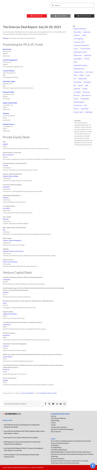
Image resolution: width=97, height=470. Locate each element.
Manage (5, 38)
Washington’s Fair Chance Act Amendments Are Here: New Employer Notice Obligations (22, 443)
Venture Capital (52, 393)
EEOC (75, 62)
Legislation (77, 88)
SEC (85, 105)
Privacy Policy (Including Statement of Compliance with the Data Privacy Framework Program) (71, 442)
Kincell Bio (6, 335)
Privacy (76, 98)
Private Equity (42, 393)
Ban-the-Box (77, 32)
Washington (88, 112)
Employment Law (79, 68)
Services (53, 416)
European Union (78, 72)
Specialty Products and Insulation (13, 251)
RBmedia (6, 219)
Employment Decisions (80, 65)
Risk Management (79, 102)
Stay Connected (56, 431)
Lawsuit (80, 85)
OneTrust (6, 346)
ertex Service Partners (11, 262)
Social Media (84, 108)
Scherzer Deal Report (28, 393)
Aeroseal (5, 292)
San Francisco (78, 105)
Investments (87, 82)
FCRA (75, 75)
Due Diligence (78, 58)
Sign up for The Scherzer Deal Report (62, 429)
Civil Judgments (78, 38)
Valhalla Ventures (8, 124)
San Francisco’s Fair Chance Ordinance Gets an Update (21, 437)
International (77, 82)
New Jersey (86, 92)
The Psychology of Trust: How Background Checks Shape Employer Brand (21, 456)
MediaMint (6, 187)
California (77, 35)
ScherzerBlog (55, 420)
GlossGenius (7, 324)
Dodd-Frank (87, 55)
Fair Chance (89, 72)
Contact (53, 425)
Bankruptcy (87, 32)
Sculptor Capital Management (12, 240)
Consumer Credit (79, 42)
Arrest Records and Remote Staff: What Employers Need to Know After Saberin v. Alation (24, 432)
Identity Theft (82, 78)
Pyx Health (6, 208)
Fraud (88, 75)
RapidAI (5, 380)
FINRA (82, 75)
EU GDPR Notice (56, 447)
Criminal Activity (85, 48)
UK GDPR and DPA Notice (59, 450)
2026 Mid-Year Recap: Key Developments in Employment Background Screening (22, 426)
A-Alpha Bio (6, 279)
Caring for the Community (59, 427)
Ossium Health (7, 356)
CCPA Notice (55, 445)
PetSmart (6, 197)
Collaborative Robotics (10, 314)
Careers (53, 423)
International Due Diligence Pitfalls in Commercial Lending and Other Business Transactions (23, 449)
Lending (85, 88)
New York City (86, 95)
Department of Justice (80, 52)
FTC (75, 78)
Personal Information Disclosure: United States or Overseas (69, 461)
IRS (75, 85)
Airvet (5, 303)
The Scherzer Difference (58, 418)
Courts (76, 48)
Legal (86, 85)
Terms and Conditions (57, 458)
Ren (4, 230)
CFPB (84, 35)
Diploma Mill (78, 55)
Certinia (5, 165)
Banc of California (8, 155)
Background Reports (80, 28)
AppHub (5, 144)
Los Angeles (77, 92)
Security (76, 108)
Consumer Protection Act (81, 45)
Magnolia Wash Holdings (10, 176)
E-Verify (86, 58)
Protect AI (6, 369)
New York (77, 95)
